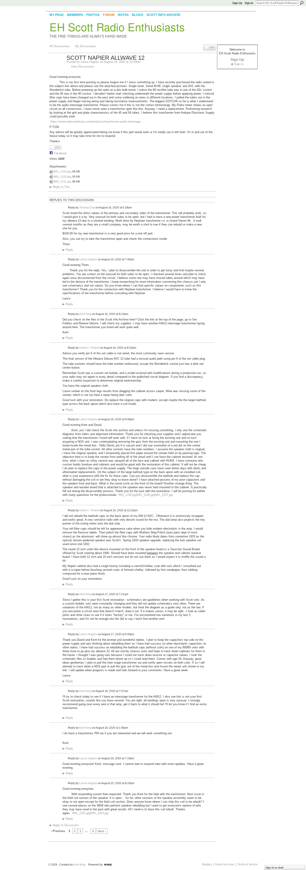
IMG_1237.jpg (164, 495)
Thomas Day (87, 207)
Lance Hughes (90, 62)
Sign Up (237, 3)
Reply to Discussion (64, 825)
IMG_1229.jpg (62, 176)
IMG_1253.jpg (99, 813)
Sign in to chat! (275, 867)
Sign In (249, 3)
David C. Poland (89, 347)
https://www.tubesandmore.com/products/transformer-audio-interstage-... (97, 121)
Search (302, 3)
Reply (67, 249)
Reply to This (60, 187)
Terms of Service (248, 864)
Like (57, 147)
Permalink (65, 208)
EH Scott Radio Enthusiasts (117, 26)
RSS (52, 838)
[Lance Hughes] (57, 67)
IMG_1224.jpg (62, 171)
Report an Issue (224, 864)
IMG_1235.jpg (127, 495)
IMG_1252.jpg (81, 813)
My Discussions (85, 46)
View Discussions (82, 66)
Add (211, 47)
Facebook (60, 153)
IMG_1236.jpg (145, 495)
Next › (102, 831)
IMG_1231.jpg (62, 181)
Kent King (85, 313)
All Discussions (60, 46)
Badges (207, 864)
